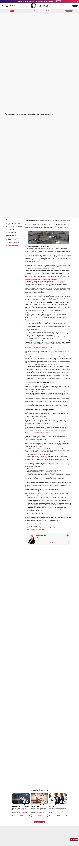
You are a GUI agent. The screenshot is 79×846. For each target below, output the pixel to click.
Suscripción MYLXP (45, 10)
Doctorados (35, 10)
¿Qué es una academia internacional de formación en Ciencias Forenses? (42, 527)
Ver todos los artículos (39, 822)
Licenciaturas (27, 10)
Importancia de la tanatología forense (13, 238)
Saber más (58, 1)
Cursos (10, 10)
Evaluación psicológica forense (33, 526)
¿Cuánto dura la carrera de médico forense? (36, 529)
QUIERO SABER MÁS (74, 839)
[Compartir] (24, 802)
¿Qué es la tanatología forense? (12, 221)
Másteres (19, 10)
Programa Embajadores (57, 10)
